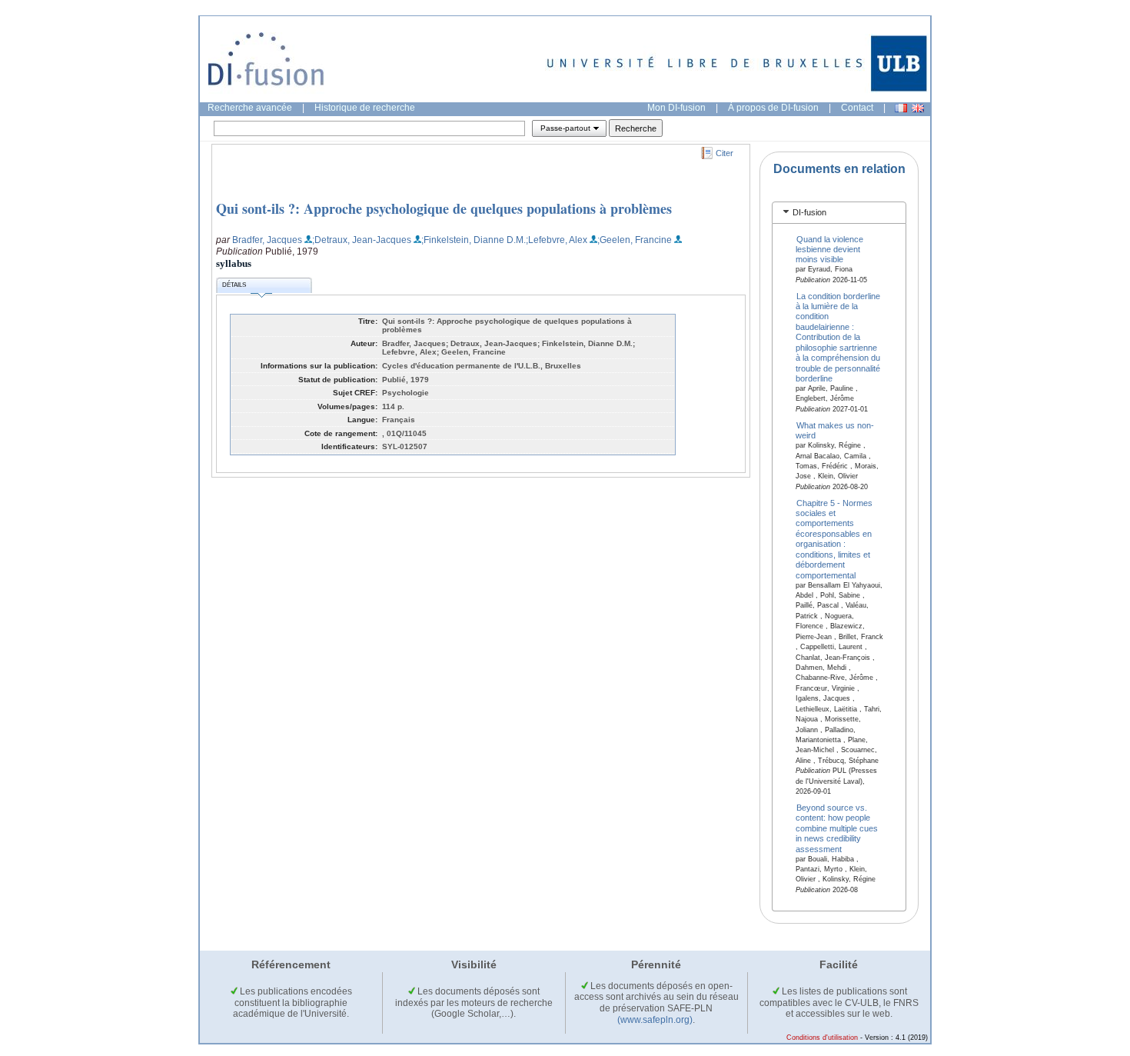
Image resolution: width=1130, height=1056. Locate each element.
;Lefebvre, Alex (556, 240)
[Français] (901, 108)
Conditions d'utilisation (822, 1037)
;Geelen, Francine (634, 240)
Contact (857, 107)
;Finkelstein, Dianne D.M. (473, 240)
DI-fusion (809, 212)
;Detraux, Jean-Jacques (361, 240)
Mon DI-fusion (676, 107)
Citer (724, 153)
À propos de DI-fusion (773, 107)
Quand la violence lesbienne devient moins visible (830, 249)
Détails (234, 284)
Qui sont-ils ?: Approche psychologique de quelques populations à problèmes (444, 208)
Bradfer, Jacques (267, 240)
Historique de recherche (364, 107)
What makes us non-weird (835, 429)
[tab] (839, 213)
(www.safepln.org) (655, 1019)
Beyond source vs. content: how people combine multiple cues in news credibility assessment (837, 828)
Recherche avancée (250, 107)
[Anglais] (918, 108)
